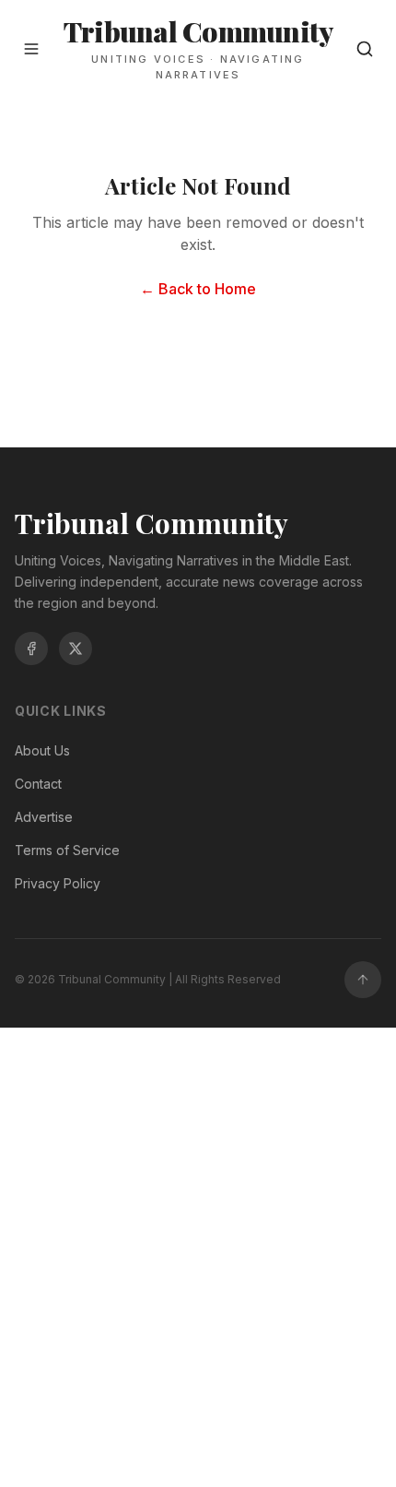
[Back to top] (362, 979)
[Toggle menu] (31, 48)
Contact (38, 783)
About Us (42, 750)
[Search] (364, 48)
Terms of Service (67, 850)
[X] (75, 648)
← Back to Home (198, 289)
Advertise (44, 817)
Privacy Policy (57, 883)
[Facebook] (31, 648)
